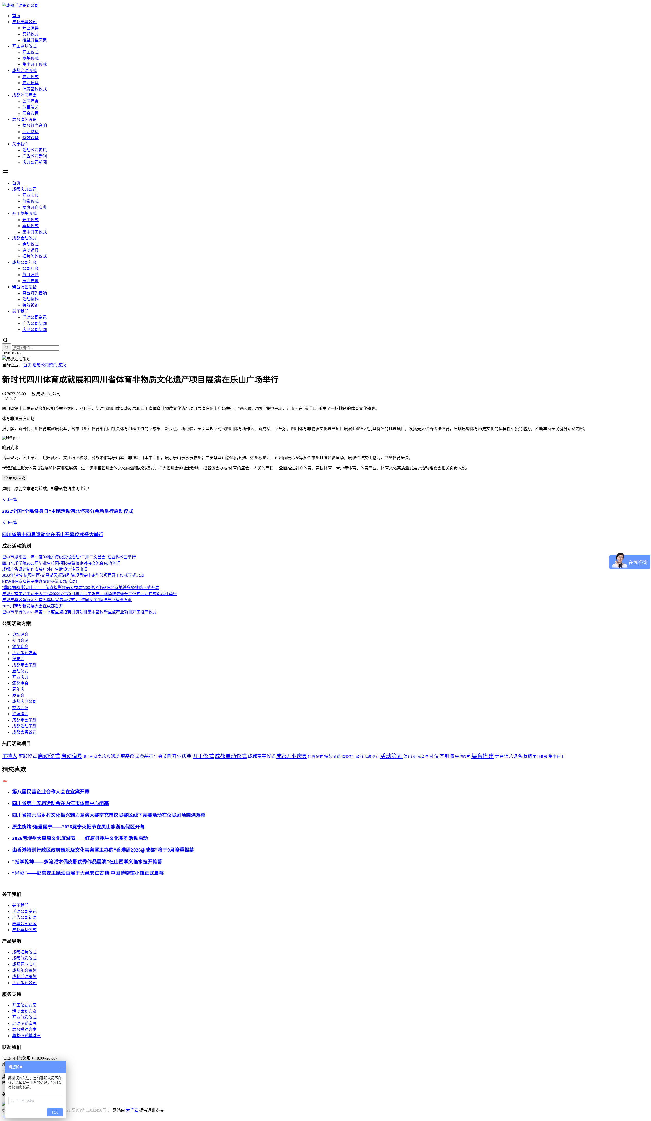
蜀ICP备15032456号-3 (90, 1110)
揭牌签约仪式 (34, 89)
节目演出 (540, 757)
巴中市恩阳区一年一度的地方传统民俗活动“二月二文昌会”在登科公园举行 (69, 557)
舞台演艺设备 (24, 119)
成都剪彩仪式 (24, 958)
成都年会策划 (24, 665)
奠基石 (146, 756)
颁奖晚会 (20, 646)
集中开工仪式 (34, 64)
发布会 (18, 659)
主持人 (9, 756)
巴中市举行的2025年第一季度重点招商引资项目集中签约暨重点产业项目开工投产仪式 (79, 612)
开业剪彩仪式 (24, 1017)
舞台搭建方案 (24, 1029)
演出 (408, 756)
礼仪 (434, 756)
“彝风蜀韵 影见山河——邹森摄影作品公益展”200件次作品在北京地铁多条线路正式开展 (80, 587)
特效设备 (30, 138)
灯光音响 (420, 757)
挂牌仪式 (315, 757)
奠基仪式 (30, 58)
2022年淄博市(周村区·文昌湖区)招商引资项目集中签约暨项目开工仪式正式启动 (73, 575)
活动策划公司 (24, 983)
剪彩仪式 (30, 34)
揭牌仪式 (332, 756)
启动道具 (30, 83)
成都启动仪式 (24, 70)
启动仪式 (30, 77)
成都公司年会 (24, 95)
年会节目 (162, 756)
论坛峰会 (20, 634)
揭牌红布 (348, 757)
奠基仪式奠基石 (26, 1035)
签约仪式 (462, 757)
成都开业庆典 (291, 756)
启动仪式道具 (24, 1023)
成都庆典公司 (24, 22)
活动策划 (391, 756)
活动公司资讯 (34, 150)
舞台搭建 (482, 756)
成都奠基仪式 (261, 756)
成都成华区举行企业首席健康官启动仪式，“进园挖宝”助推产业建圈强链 (67, 600)
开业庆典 (30, 28)
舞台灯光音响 (34, 125)
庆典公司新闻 (34, 162)
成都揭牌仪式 (24, 952)
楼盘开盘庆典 (34, 40)
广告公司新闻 (34, 156)
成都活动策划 (24, 726)
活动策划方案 (24, 653)
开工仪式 (30, 52)
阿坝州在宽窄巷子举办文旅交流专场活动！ (40, 581)
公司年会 (30, 101)
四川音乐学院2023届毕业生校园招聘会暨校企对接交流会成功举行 (61, 563)
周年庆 (18, 689)
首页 (16, 15)
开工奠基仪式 (24, 46)
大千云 (132, 1110)
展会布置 (30, 113)
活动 (375, 757)
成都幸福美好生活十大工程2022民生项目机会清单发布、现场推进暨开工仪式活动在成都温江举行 (89, 594)
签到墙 (447, 756)
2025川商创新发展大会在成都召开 (32, 606)
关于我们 (20, 144)
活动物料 (30, 132)
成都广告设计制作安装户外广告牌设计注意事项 (44, 569)
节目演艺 (30, 107)
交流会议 (20, 640)
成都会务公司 (24, 732)
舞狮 (527, 756)
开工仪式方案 (24, 1005)
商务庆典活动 (107, 756)
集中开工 (556, 756)
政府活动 (363, 757)
